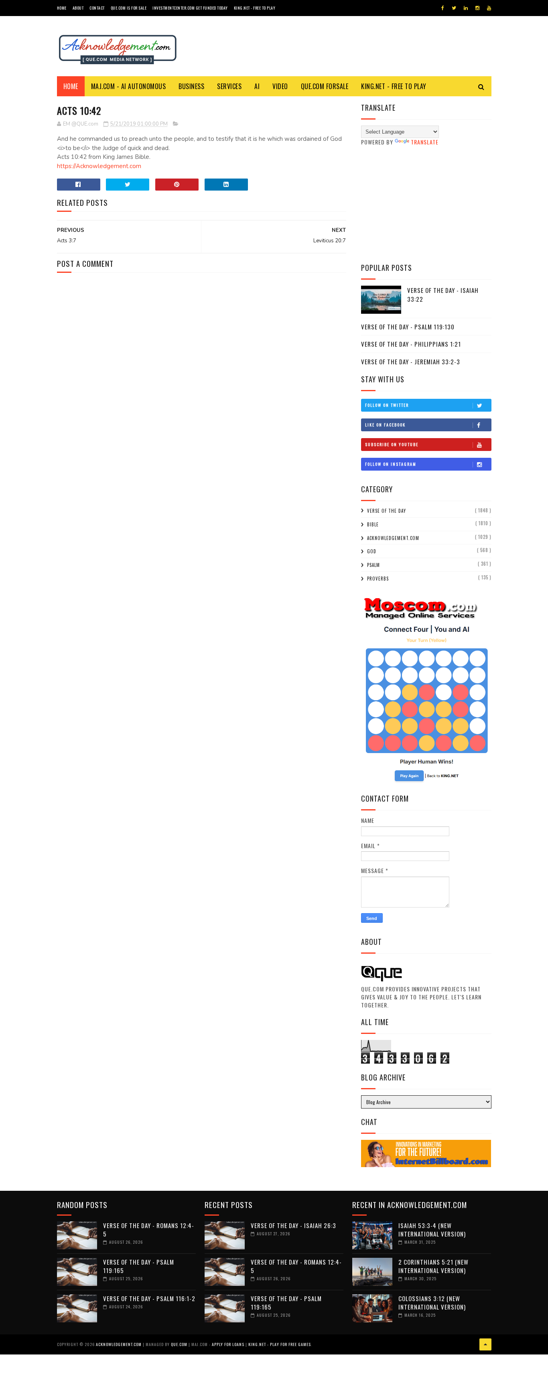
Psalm (373, 565)
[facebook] (442, 8)
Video (280, 86)
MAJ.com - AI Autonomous (128, 86)
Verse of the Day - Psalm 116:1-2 (149, 1298)
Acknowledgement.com (393, 538)
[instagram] (477, 8)
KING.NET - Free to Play (393, 86)
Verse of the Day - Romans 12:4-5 (148, 1229)
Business (191, 86)
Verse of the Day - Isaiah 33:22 (443, 295)
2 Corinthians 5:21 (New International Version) (433, 1266)
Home (62, 8)
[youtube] (489, 8)
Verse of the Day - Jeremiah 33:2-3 (410, 361)
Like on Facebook (385, 425)
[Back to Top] (485, 1344)
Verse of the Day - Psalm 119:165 (138, 1266)
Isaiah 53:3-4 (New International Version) (432, 1229)
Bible (373, 524)
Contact (97, 8)
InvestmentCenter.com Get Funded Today (190, 8)
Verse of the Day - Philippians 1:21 (411, 343)
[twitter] (454, 8)
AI (257, 86)
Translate (424, 142)
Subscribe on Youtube (391, 444)
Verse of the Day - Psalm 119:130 (408, 326)
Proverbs (378, 578)
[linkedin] (466, 8)
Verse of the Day (386, 511)
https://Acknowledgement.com (99, 166)
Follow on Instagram (390, 464)
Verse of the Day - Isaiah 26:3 (293, 1225)
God (371, 551)
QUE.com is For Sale (129, 8)
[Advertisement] (426, 204)
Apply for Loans (228, 1344)
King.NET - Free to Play (255, 8)
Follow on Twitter (387, 405)
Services (229, 86)
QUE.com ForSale (325, 86)
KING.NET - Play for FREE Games (279, 1344)
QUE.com (179, 1344)
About (78, 8)
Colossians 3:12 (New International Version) (432, 1302)
